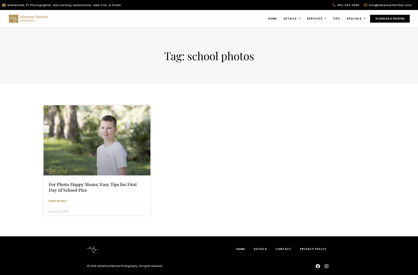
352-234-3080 (348, 5)
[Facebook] (318, 266)
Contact (283, 249)
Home (272, 18)
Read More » (58, 201)
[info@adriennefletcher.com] (365, 5)
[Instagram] (326, 266)
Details (290, 18)
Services (314, 18)
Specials (354, 18)
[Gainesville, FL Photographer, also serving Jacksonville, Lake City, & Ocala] (4, 5)
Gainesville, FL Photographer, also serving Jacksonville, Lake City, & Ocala (64, 5)
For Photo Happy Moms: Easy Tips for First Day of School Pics (93, 187)
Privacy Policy (313, 249)
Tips (336, 18)
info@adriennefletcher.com (390, 5)
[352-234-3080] (334, 5)
